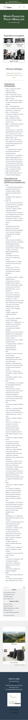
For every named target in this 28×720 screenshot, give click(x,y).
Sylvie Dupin (14, 644)
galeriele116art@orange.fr (12, 612)
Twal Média (14, 713)
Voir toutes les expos (9, 615)
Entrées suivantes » (20, 665)
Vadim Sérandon (14, 662)
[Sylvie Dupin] (14, 635)
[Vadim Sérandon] (14, 653)
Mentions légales (14, 709)
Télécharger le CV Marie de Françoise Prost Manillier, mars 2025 (14, 75)
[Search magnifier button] (24, 587)
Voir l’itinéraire (14, 683)
